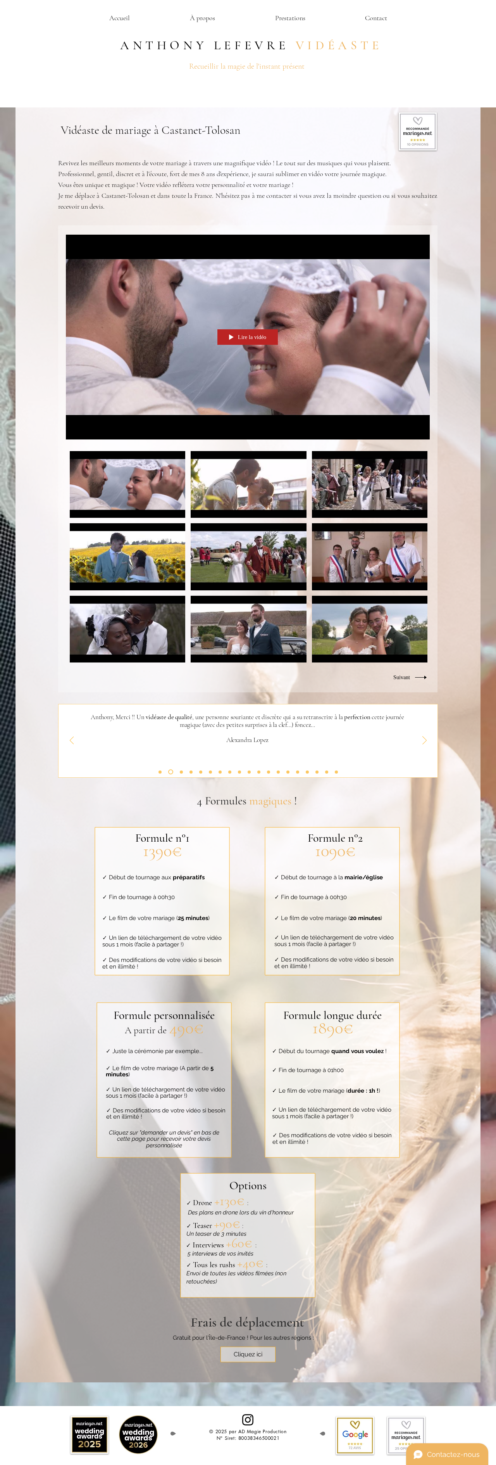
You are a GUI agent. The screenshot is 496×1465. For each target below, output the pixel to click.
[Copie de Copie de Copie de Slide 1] (181, 771)
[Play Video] (128, 485)
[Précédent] (72, 740)
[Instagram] (247, 1419)
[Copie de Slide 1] (170, 772)
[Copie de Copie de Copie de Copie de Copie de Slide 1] (191, 771)
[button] (290, 18)
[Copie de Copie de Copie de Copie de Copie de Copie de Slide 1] (317, 771)
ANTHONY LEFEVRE (201, 45)
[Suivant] (424, 740)
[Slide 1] (160, 771)
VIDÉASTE (339, 45)
